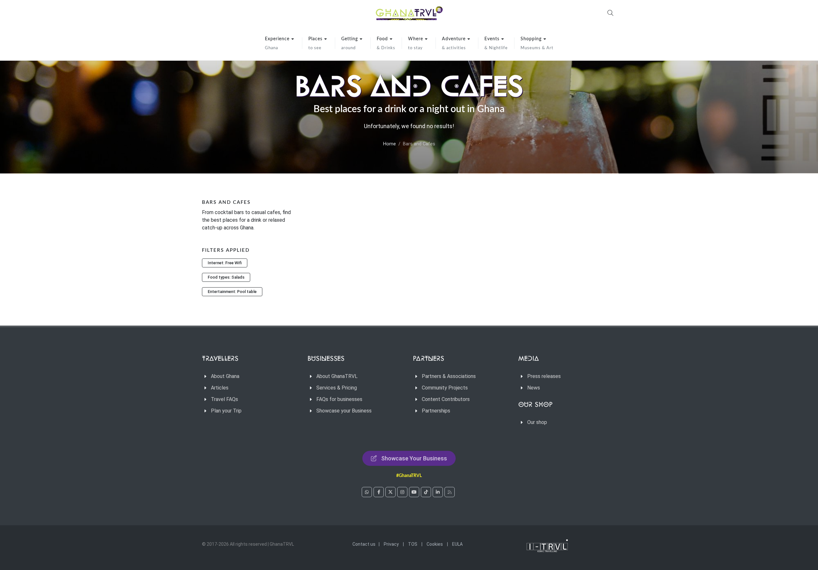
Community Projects (445, 388)
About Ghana (225, 376)
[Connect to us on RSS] (449, 492)
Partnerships (436, 411)
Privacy (391, 544)
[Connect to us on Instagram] (402, 492)
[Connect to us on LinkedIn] (438, 492)
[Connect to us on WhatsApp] (367, 492)
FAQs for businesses (339, 399)
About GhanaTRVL (337, 376)
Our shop (537, 422)
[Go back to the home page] (409, 13)
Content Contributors (446, 399)
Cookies (435, 544)
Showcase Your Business (414, 458)
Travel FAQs (224, 399)
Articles (219, 388)
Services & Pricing (336, 388)
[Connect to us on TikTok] (426, 492)
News (533, 388)
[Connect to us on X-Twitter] (390, 492)
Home (389, 144)
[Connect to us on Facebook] (379, 492)
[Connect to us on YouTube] (414, 492)
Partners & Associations (449, 376)
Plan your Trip (226, 411)
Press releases (544, 376)
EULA (457, 544)
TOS (412, 544)
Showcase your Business (344, 411)
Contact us (363, 544)
